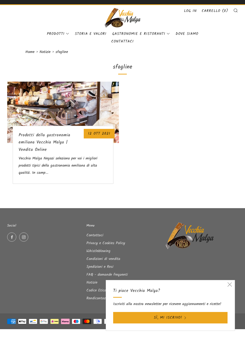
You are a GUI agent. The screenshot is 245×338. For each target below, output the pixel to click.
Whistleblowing (98, 251)
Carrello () (215, 11)
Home (29, 52)
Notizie (44, 52)
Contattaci (122, 41)
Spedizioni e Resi (99, 267)
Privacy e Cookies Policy (105, 243)
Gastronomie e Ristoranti (138, 34)
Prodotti (56, 34)
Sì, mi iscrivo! (168, 318)
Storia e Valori (90, 34)
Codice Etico (96, 290)
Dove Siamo (187, 34)
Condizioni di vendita (103, 259)
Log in (190, 11)
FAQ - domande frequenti (107, 275)
